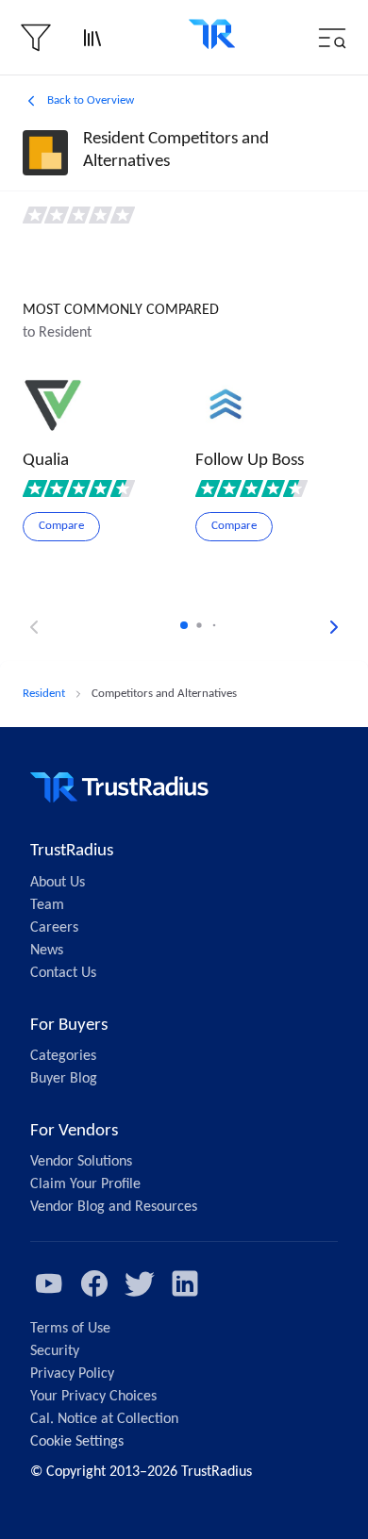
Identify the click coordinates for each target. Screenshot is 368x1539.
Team (47, 905)
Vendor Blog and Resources (113, 1207)
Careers (54, 927)
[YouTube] (49, 1283)
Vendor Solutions (81, 1161)
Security (54, 1351)
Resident (44, 693)
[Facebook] (94, 1283)
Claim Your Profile (85, 1184)
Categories (63, 1056)
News (46, 950)
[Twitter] (140, 1283)
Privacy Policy (72, 1374)
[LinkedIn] (185, 1283)
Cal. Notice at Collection (104, 1419)
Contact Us (63, 973)
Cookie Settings (77, 1441)
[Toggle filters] (36, 37)
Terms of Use (70, 1328)
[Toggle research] (92, 37)
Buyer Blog (63, 1078)
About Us (57, 882)
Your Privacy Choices (93, 1396)
